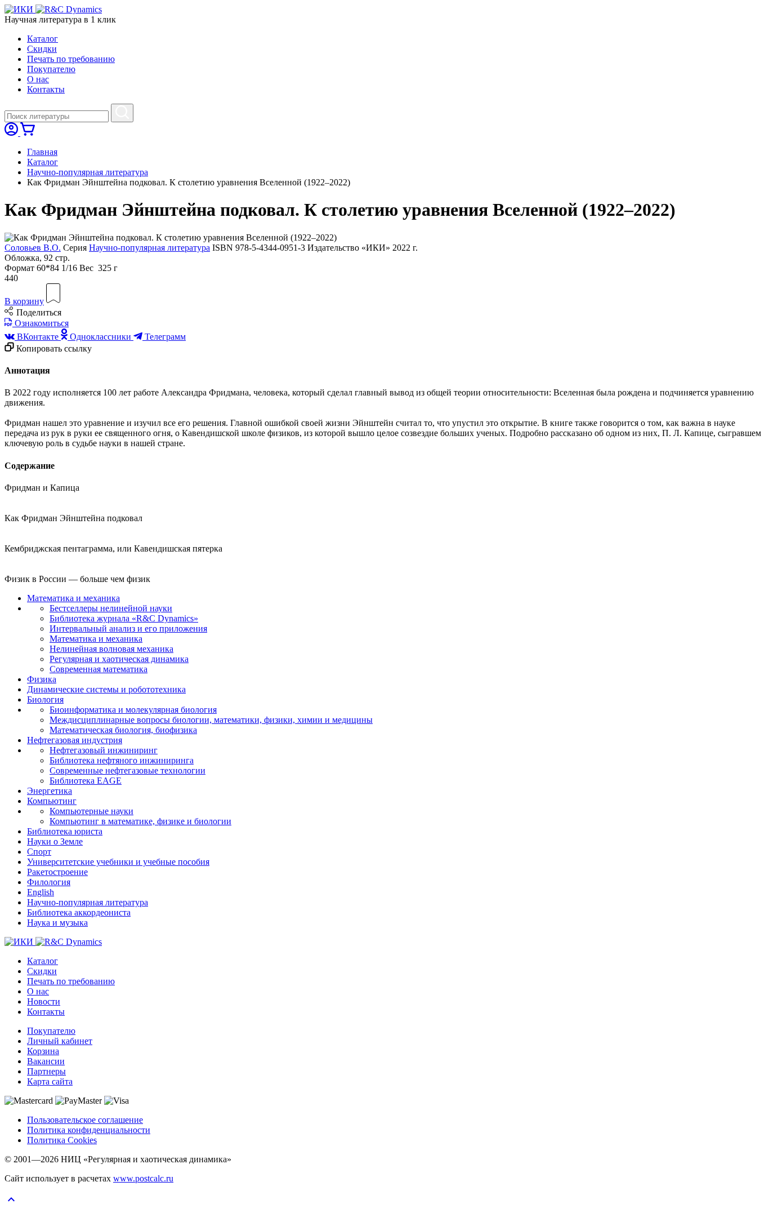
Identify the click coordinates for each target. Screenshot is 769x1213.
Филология (48, 882)
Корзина (43, 1051)
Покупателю (51, 69)
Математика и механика (73, 598)
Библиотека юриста (64, 831)
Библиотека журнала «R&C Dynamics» (124, 618)
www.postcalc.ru (143, 1178)
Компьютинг (52, 801)
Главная (42, 152)
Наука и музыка (57, 922)
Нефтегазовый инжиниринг (104, 750)
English (40, 892)
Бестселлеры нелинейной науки (111, 608)
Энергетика (49, 791)
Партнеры (46, 1071)
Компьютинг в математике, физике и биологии (140, 821)
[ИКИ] (20, 9)
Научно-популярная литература (87, 172)
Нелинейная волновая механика (111, 649)
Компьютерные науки (91, 811)
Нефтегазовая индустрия (74, 740)
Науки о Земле (55, 841)
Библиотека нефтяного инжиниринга (122, 760)
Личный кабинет (59, 1041)
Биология (45, 699)
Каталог (42, 38)
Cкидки (42, 49)
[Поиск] (122, 113)
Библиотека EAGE (86, 780)
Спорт (39, 851)
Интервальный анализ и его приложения (128, 628)
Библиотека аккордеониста (79, 912)
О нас (38, 79)
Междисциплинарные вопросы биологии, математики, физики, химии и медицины (211, 720)
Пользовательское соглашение (85, 1120)
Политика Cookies (62, 1140)
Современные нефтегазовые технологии (127, 770)
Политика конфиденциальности (88, 1130)
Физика (41, 679)
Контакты (46, 89)
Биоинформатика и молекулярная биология (133, 709)
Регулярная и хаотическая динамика (119, 659)
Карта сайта (50, 1081)
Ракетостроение (57, 872)
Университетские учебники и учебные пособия (118, 862)
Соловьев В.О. (33, 247)
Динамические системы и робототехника (106, 689)
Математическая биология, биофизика (123, 730)
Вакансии (46, 1061)
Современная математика (98, 669)
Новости (43, 1001)
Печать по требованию (71, 59)
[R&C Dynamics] (68, 9)
